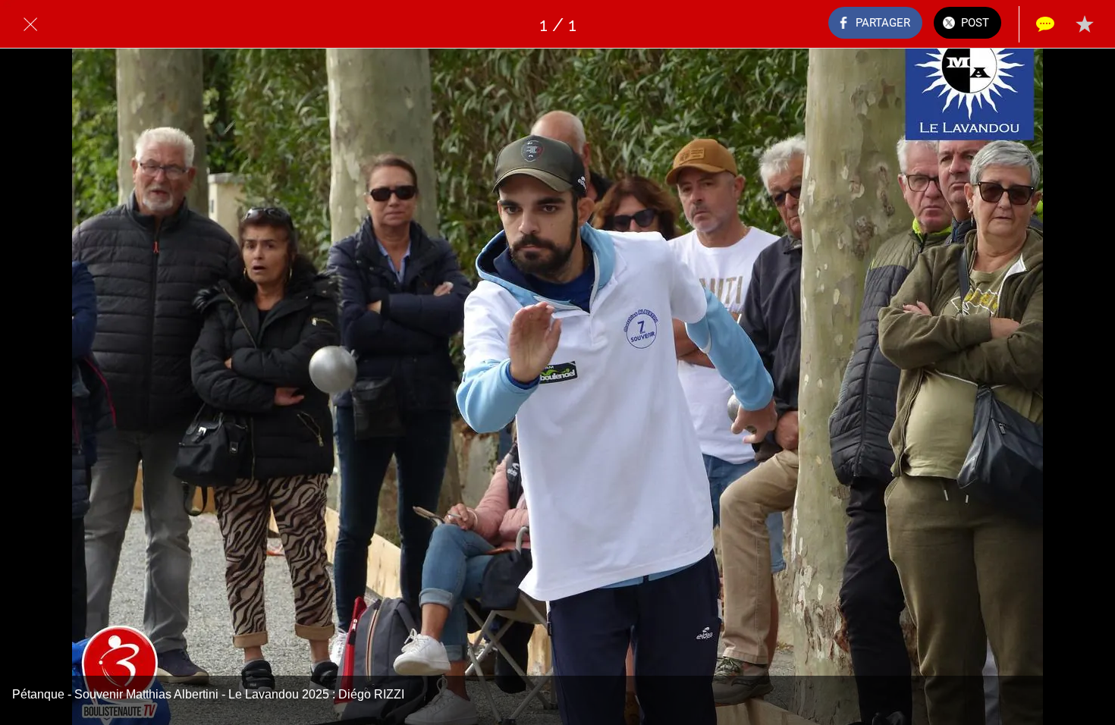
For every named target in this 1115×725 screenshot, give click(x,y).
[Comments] (1045, 24)
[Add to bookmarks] (1084, 24)
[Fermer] (30, 24)
